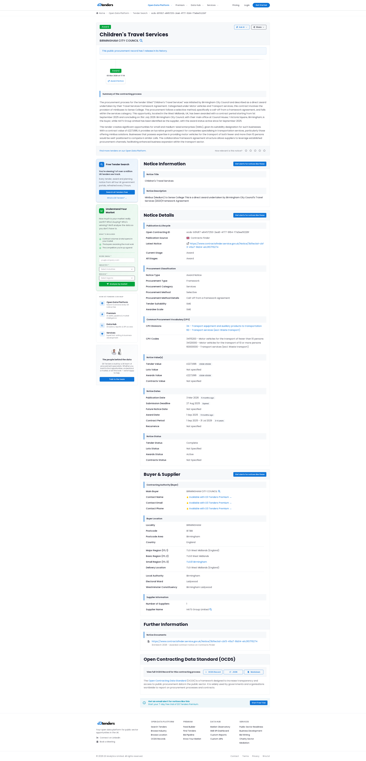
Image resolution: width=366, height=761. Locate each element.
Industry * (104, 265)
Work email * (105, 256)
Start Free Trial (259, 703)
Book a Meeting (107, 741)
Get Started (261, 5)
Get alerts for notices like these (249, 164)
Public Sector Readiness (251, 726)
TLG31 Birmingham (196, 561)
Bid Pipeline (188, 734)
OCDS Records (158, 738)
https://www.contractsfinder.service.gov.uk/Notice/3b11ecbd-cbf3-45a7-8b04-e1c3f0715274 (204, 641)
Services (211, 5)
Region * (103, 274)
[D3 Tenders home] (105, 5)
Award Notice (117, 81)
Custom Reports (218, 734)
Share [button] (258, 27)
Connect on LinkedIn (109, 737)
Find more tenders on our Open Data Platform (123, 150)
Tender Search (140, 13)
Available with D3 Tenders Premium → (210, 497)
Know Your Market (192, 738)
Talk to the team (117, 379)
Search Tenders (159, 726)
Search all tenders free (117, 192)
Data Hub (196, 5)
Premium (180, 5)
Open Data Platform (158, 5)
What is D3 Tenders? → (117, 198)
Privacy (255, 756)
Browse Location (159, 734)
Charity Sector (246, 738)
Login (247, 5)
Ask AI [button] (242, 27)
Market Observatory (220, 726)
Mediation (244, 742)
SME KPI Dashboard (219, 730)
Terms (245, 756)
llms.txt (266, 756)
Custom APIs (216, 738)
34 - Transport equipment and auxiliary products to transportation (224, 326)
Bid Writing (244, 734)
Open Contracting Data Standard (167, 680)
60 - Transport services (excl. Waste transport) (213, 330)
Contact (234, 756)
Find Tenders (189, 730)
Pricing (235, 5)
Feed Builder (189, 726)
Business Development (250, 730)
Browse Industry (159, 730)
